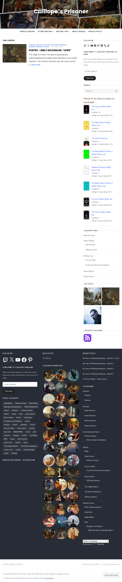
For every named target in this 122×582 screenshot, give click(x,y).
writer (6, 453)
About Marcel (79, 31)
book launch (30, 414)
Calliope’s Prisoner (61, 11)
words (18, 450)
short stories (22, 439)
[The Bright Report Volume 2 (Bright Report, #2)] (88, 186)
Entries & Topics (92, 460)
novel (28, 432)
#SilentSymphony (31, 407)
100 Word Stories (93, 480)
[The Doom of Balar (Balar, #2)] (88, 215)
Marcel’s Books (27, 31)
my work (7, 432)
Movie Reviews (90, 420)
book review (8, 417)
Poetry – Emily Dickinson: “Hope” (50, 50)
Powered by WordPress (91, 564)
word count (8, 450)
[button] (49, 375)
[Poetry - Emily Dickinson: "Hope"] (110, 296)
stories (17, 442)
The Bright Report (11, 446)
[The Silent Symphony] (88, 142)
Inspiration (88, 512)
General (86, 391)
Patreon (88, 400)
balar (14, 414)
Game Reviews (90, 415)
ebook (27, 421)
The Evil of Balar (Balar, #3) (102, 199)
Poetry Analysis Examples (55, 45)
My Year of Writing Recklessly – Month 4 (98, 369)
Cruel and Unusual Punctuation (97, 265)
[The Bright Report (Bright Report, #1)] (88, 126)
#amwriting (33, 403)
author (6, 414)
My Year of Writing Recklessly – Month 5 (98, 363)
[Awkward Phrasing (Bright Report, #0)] (88, 170)
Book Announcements (93, 507)
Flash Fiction (89, 456)
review (24, 435)
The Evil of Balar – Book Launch (95, 379)
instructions (21, 428)
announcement (27, 410)
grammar (23, 425)
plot (34, 432)
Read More (36, 65)
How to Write (90, 260)
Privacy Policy (95, 31)
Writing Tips (62, 31)
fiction (15, 425)
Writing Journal (91, 250)
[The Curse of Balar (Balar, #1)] (88, 110)
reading (16, 435)
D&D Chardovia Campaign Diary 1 (101, 530)
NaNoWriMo (18, 432)
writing (14, 453)
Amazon (15, 410)
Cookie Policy (49, 578)
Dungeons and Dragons (13, 421)
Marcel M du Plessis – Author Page (19, 460)
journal (31, 428)
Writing (85, 447)
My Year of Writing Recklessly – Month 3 (98, 374)
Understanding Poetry (39, 47)
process (7, 435)
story (25, 442)
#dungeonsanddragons (12, 407)
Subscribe (90, 78)
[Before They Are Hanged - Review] (92, 316)
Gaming (87, 395)
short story (8, 442)
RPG (5, 439)
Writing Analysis (91, 497)
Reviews (86, 406)
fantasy (7, 425)
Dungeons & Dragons (94, 526)
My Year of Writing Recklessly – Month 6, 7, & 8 (101, 358)
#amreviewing (20, 403)
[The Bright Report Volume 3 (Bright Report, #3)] (88, 155)
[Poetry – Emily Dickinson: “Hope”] (14, 53)
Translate (100, 544)
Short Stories (90, 245)
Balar (87, 451)
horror (32, 425)
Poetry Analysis (36, 45)
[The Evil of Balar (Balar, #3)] (88, 202)
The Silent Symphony (100, 138)
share (12, 439)
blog (20, 414)
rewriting (33, 435)
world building (29, 450)
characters (28, 417)
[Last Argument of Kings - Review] (92, 296)
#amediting (8, 403)
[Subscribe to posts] (87, 341)
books (18, 417)
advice (6, 410)
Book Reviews (90, 410)
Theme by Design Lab (111, 564)
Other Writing (45, 31)
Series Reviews (90, 426)
